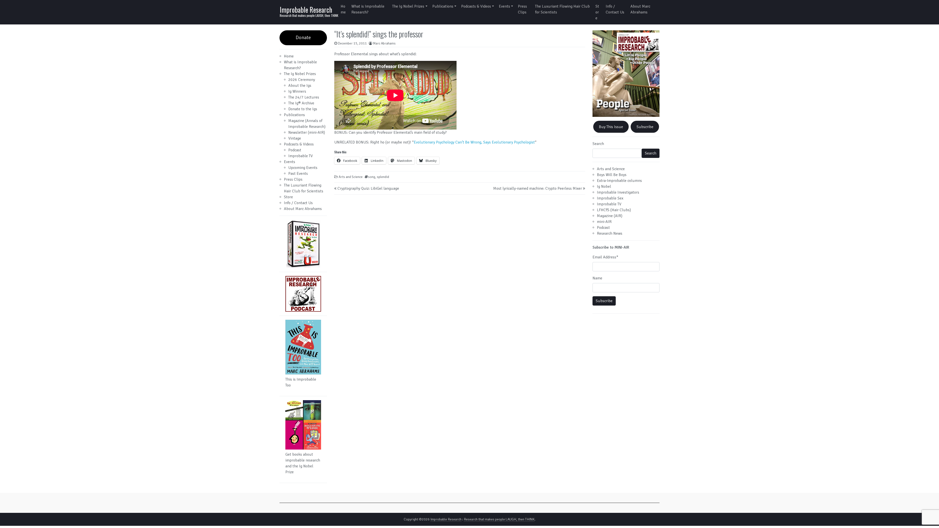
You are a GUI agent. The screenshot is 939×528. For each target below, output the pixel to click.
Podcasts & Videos (476, 6)
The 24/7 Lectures (303, 97)
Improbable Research (306, 10)
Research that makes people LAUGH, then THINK (499, 519)
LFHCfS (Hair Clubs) (614, 210)
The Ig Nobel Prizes (408, 6)
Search (598, 143)
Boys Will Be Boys (611, 174)
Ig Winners (297, 91)
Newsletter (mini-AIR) (306, 132)
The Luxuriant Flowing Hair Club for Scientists (562, 9)
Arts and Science (351, 177)
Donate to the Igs (302, 109)
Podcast (294, 150)
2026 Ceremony (301, 79)
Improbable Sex (610, 198)
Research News (609, 233)
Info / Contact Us (615, 9)
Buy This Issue (611, 126)
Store (597, 12)
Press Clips (522, 9)
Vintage (294, 138)
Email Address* (605, 257)
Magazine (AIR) (609, 215)
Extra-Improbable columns (619, 180)
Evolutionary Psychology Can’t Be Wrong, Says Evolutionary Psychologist (474, 142)
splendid (383, 177)
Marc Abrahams (384, 43)
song (371, 177)
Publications (442, 6)
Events (504, 6)
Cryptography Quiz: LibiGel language (368, 188)
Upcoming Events (302, 167)
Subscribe (645, 126)
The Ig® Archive (301, 103)
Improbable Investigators (618, 192)
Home (343, 9)
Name (597, 278)
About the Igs (299, 85)
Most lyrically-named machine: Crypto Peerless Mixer (537, 188)
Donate (303, 37)
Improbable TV (300, 156)
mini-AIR (604, 221)
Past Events (298, 173)
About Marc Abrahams (640, 9)
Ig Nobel (604, 186)
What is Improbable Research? (367, 9)
